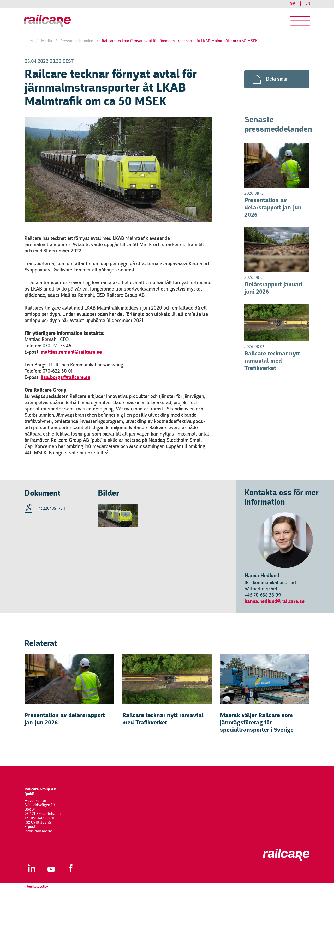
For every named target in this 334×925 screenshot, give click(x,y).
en (307, 4)
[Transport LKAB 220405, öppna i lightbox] (118, 515)
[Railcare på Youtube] (51, 868)
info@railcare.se (38, 831)
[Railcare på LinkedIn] (32, 868)
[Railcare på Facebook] (71, 868)
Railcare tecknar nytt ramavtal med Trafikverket (272, 361)
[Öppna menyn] (300, 21)
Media (46, 41)
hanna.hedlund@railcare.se (274, 601)
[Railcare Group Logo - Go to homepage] (56, 21)
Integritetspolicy (36, 886)
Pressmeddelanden (77, 41)
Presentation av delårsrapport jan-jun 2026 (272, 207)
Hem (29, 41)
